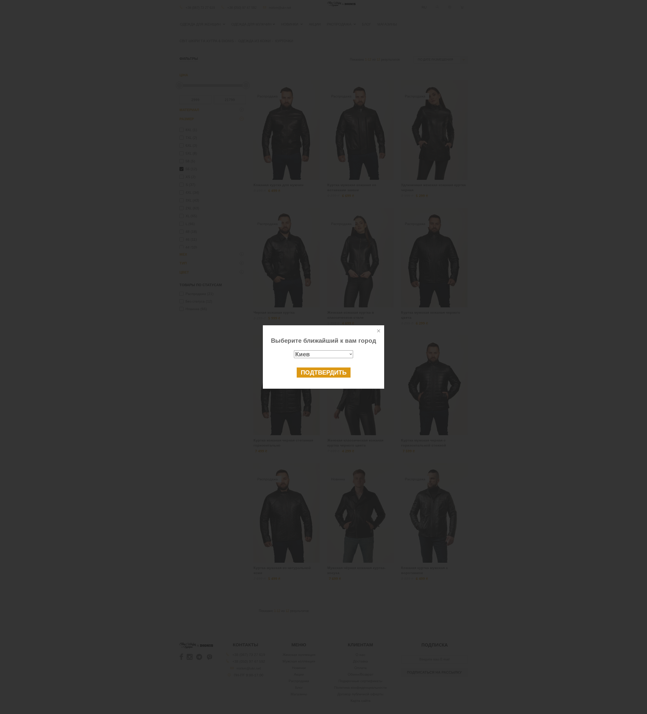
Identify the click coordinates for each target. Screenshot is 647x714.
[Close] (378, 330)
